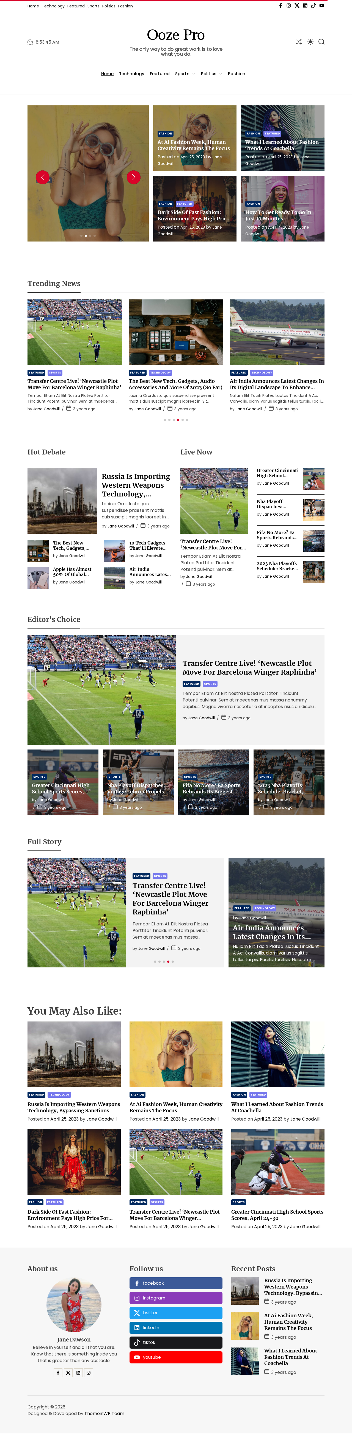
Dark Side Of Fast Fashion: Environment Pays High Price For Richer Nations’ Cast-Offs (194, 218)
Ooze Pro (176, 35)
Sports (93, 6)
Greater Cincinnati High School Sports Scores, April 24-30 (278, 478)
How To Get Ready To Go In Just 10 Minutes (278, 215)
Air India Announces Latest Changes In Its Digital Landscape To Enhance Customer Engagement (176, 387)
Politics (109, 6)
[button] (43, 177)
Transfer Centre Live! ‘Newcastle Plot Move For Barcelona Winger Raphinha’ (250, 668)
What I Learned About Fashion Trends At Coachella (282, 145)
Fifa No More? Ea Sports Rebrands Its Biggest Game (276, 538)
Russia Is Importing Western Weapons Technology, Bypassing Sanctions (276, 384)
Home (33, 6)
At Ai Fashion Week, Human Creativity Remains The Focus (87, 189)
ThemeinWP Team (104, 1413)
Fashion (125, 6)
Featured (76, 6)
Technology (53, 6)
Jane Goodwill (110, 231)
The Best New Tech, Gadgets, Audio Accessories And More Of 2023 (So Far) (74, 384)
